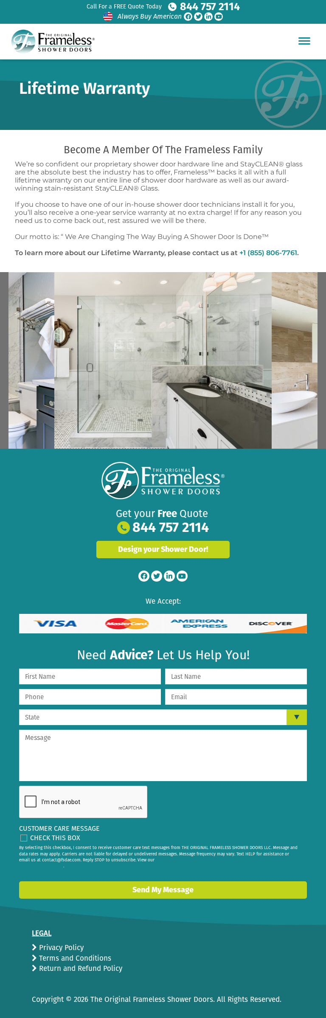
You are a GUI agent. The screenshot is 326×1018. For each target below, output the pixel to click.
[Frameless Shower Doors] (163, 480)
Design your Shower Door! (163, 549)
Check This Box (55, 838)
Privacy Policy (60, 947)
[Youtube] (218, 16)
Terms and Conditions (74, 958)
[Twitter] (198, 16)
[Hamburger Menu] (304, 41)
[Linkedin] (208, 16)
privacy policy (49, 866)
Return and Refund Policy (79, 968)
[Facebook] (188, 16)
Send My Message (163, 889)
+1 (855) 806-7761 (268, 253)
